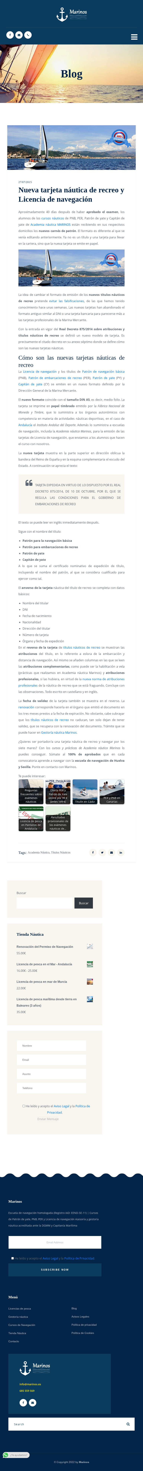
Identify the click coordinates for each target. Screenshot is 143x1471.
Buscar (21, 893)
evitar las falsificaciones (66, 301)
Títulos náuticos (60, 852)
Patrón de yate (104, 378)
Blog (74, 1308)
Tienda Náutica (17, 1333)
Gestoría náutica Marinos (59, 732)
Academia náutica (39, 852)
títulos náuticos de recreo (82, 647)
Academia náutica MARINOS (51, 225)
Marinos (84, 1462)
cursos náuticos (52, 218)
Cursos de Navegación (21, 1324)
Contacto (13, 1341)
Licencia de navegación (40, 372)
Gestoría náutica (18, 1316)
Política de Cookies (83, 1332)
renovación (26, 707)
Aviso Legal (61, 1106)
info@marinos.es (30, 1384)
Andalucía (25, 425)
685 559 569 (27, 1390)
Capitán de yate (30, 384)
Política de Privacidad (79, 1258)
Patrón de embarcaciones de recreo (55, 378)
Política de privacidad (84, 1324)
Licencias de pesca (19, 1308)
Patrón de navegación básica (103, 372)
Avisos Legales (80, 1316)
